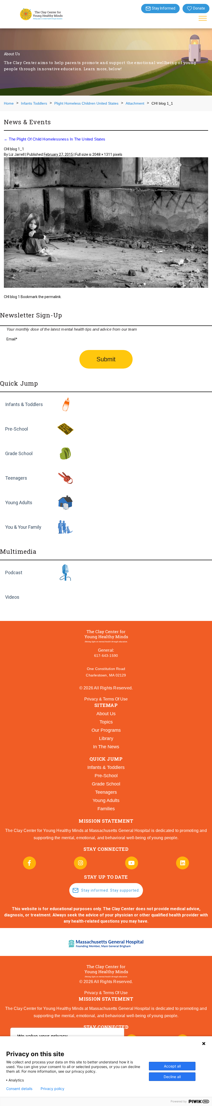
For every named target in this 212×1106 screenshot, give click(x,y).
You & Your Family (23, 527)
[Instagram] (80, 862)
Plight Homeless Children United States (86, 103)
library (106, 738)
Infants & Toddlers (24, 404)
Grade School (19, 453)
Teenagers (16, 478)
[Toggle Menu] (203, 18)
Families (106, 808)
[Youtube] (131, 862)
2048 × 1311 (102, 154)
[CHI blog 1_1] (106, 223)
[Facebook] (29, 862)
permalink (52, 297)
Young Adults (18, 502)
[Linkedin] (182, 862)
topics (106, 722)
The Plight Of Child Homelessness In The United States (54, 139)
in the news (106, 746)
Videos (12, 597)
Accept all (172, 1066)
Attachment (135, 103)
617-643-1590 (106, 655)
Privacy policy (52, 1089)
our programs (106, 730)
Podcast (13, 572)
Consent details (19, 1089)
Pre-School (16, 429)
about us (106, 713)
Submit (106, 359)
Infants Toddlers (34, 103)
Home (9, 103)
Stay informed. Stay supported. (110, 890)
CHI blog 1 (12, 297)
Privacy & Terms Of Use (106, 699)
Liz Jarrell (17, 154)
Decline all (172, 1076)
